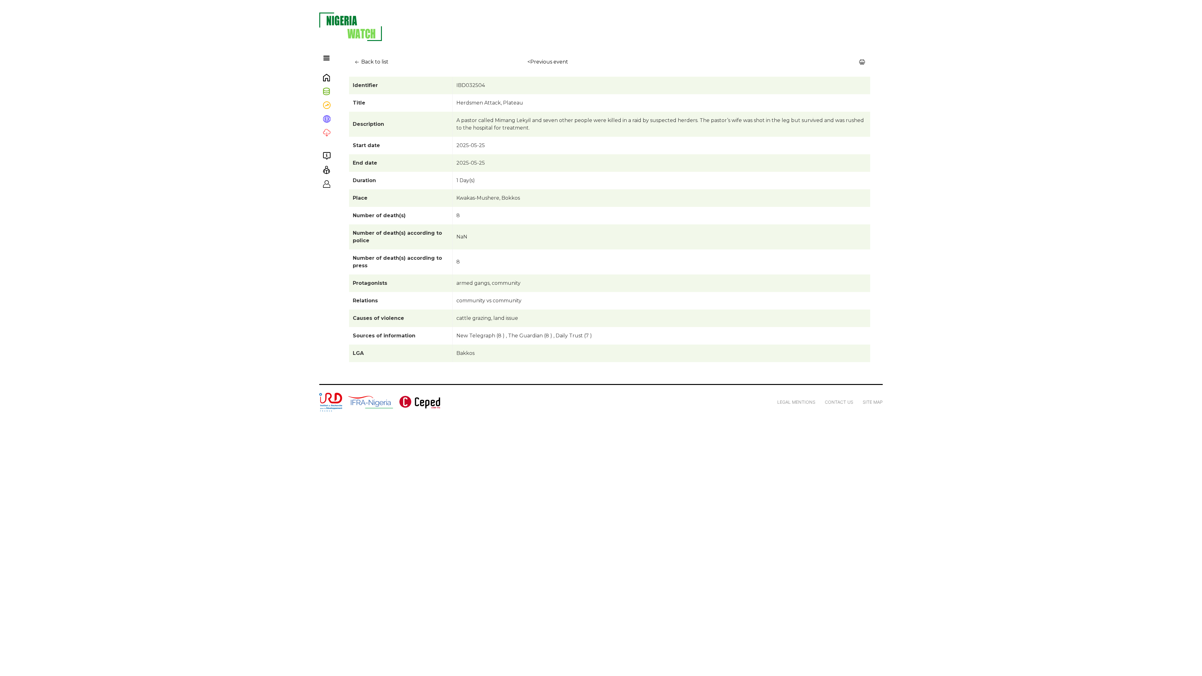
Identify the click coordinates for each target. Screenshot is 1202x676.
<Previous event (547, 62)
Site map (873, 402)
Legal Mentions (796, 402)
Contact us (839, 402)
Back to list (374, 62)
